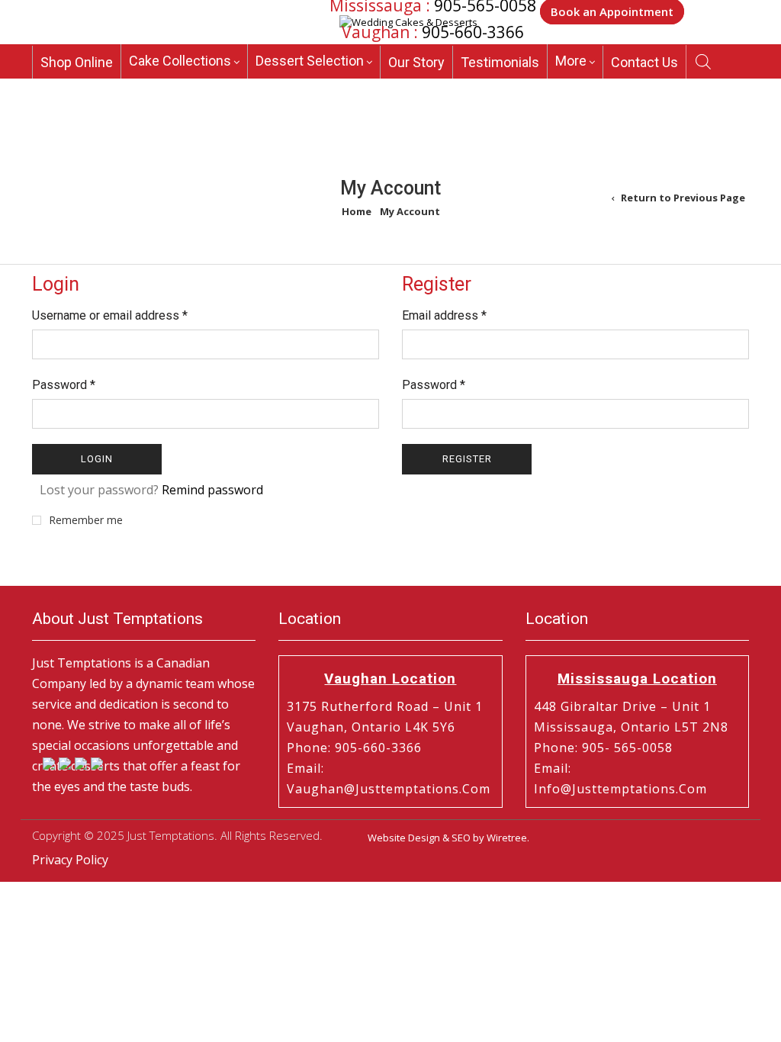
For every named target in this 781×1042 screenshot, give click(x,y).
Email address (444, 315)
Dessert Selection (310, 61)
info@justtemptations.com (620, 788)
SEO (461, 837)
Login (97, 459)
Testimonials (500, 62)
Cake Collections (180, 61)
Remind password (212, 489)
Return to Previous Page (683, 197)
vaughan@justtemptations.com (388, 788)
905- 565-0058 (627, 747)
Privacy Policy (70, 859)
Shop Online (76, 62)
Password (63, 385)
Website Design (404, 837)
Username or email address (110, 315)
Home (356, 211)
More (571, 61)
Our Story (416, 62)
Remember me (86, 520)
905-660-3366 (473, 32)
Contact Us (644, 62)
